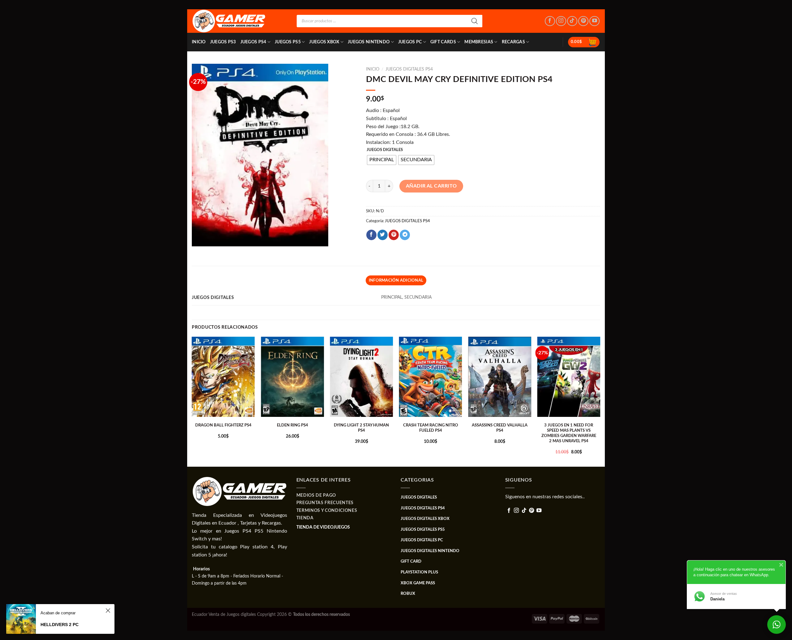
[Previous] (192, 401)
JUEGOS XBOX (324, 42)
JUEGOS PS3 (223, 42)
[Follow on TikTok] (572, 21)
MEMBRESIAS (478, 42)
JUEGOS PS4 (253, 42)
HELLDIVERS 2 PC (60, 624)
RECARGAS (513, 42)
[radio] (381, 160)
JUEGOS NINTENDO (369, 42)
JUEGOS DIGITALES (385, 150)
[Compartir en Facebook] (371, 235)
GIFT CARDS (443, 42)
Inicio (199, 42)
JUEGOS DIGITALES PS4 (409, 69)
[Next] (600, 401)
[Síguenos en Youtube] (594, 21)
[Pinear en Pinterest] (394, 235)
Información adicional (396, 280)
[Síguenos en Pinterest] (583, 21)
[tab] (396, 280)
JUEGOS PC (410, 42)
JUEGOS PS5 (288, 42)
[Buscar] (474, 21)
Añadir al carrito (431, 186)
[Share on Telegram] (405, 235)
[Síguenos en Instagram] (561, 21)
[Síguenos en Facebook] (550, 21)
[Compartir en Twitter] (382, 235)
